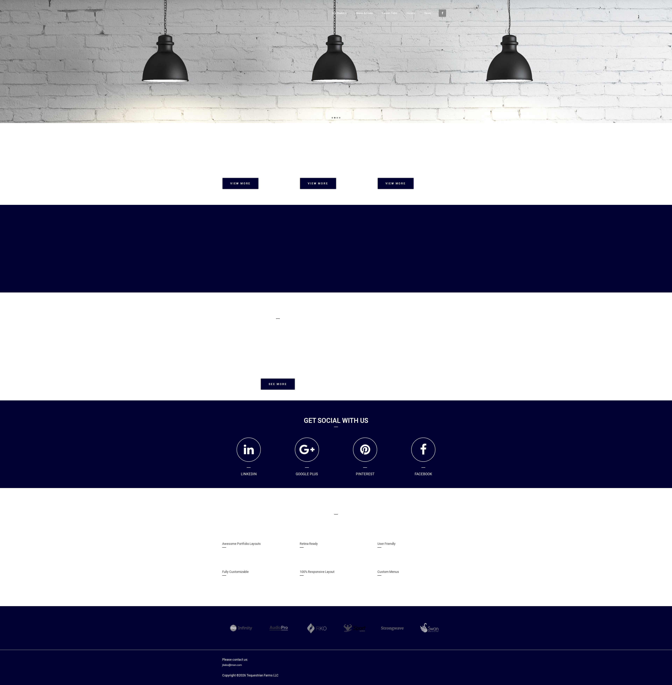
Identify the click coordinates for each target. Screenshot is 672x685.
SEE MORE (337, 79)
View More (240, 183)
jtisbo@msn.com (232, 665)
